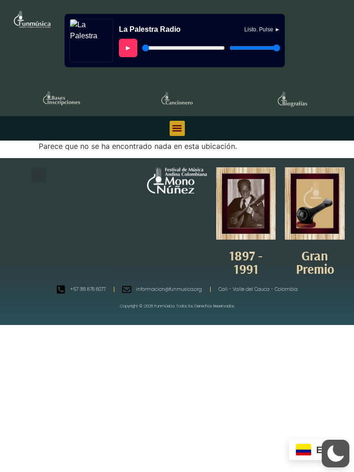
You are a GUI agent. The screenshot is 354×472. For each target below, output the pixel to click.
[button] (177, 128)
